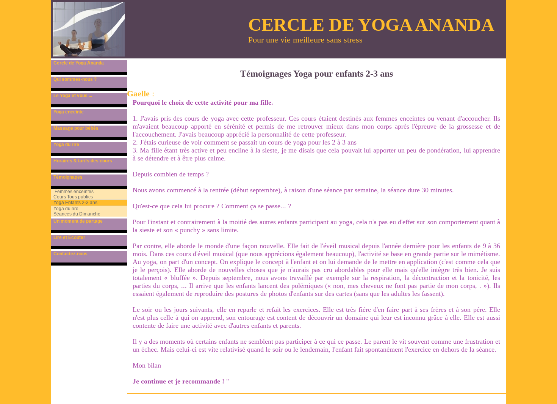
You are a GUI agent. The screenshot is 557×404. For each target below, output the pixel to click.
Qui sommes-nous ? (74, 79)
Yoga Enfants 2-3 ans (74, 202)
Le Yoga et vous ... (71, 95)
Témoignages (67, 177)
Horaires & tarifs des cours (81, 160)
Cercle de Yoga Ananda (77, 63)
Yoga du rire (65, 144)
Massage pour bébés (75, 128)
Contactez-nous (69, 253)
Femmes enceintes (72, 191)
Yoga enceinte (67, 112)
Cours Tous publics (72, 197)
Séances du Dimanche (75, 214)
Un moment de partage (77, 221)
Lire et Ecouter (68, 237)
